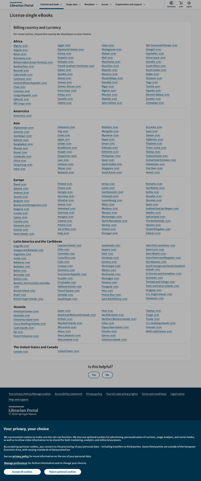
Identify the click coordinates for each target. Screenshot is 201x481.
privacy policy (21, 456)
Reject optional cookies (62, 471)
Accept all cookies (22, 471)
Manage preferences (15, 463)
